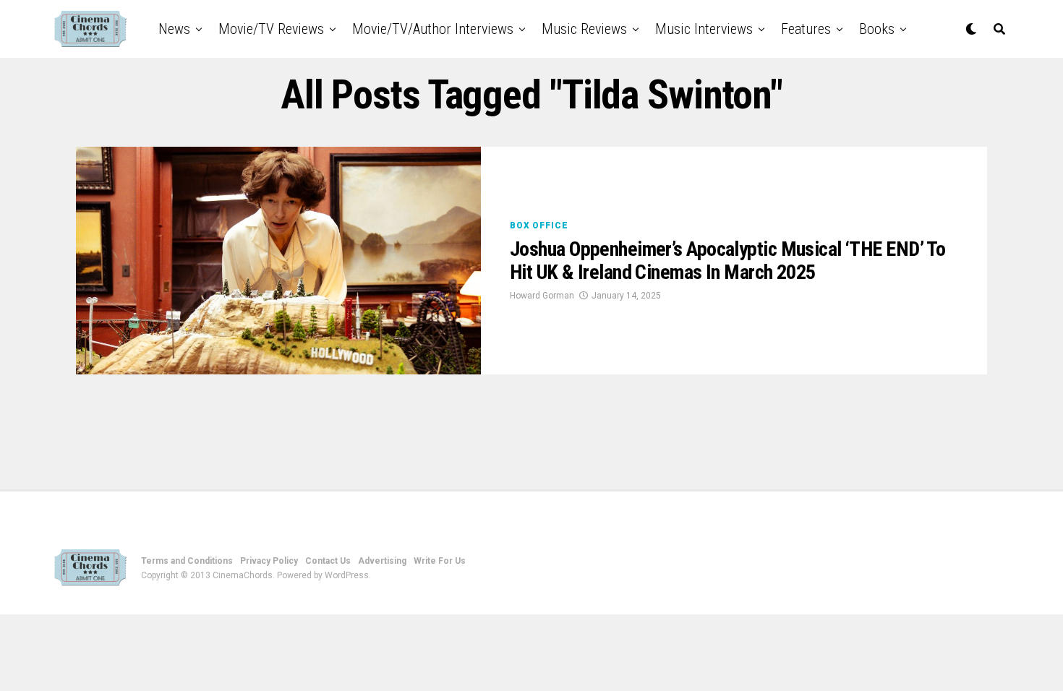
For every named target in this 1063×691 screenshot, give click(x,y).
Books (877, 29)
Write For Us (440, 561)
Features (806, 29)
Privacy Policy (269, 561)
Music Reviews (584, 29)
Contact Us (328, 561)
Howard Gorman (542, 296)
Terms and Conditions (187, 561)
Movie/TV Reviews (271, 29)
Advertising (382, 561)
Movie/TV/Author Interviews (432, 29)
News (174, 29)
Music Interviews (704, 29)
